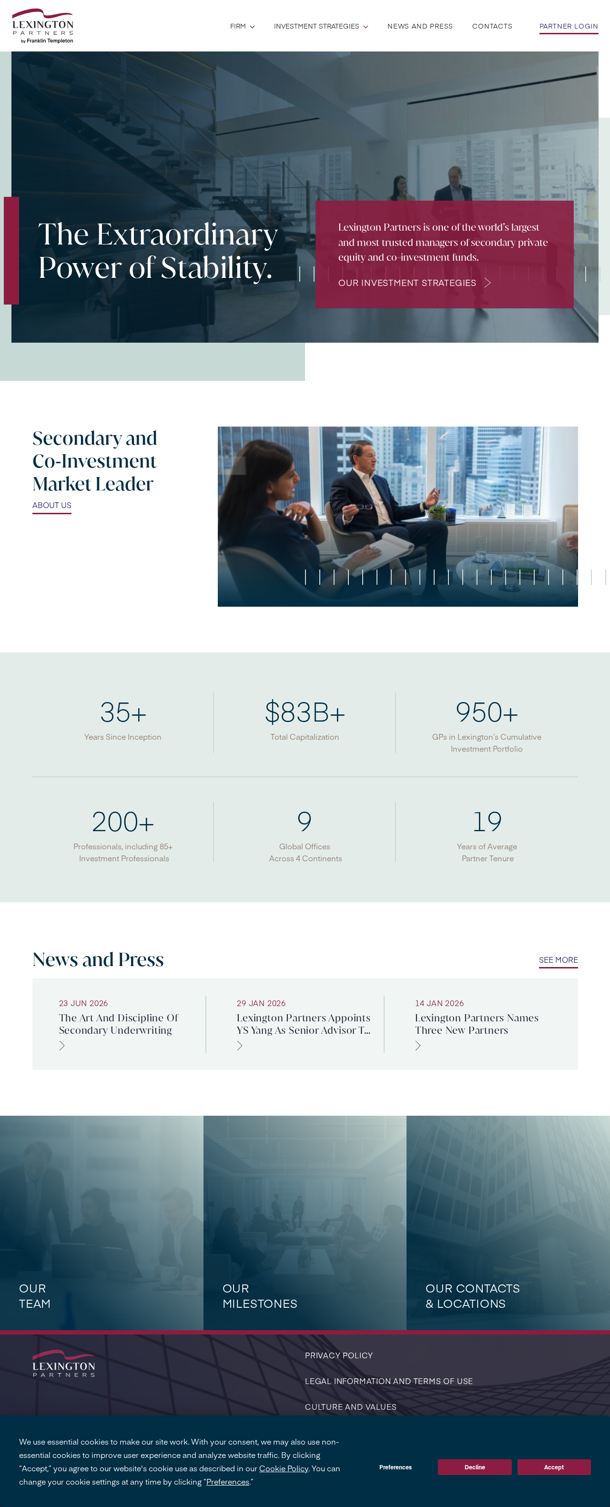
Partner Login (569, 26)
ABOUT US (51, 504)
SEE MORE (558, 959)
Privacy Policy (339, 1355)
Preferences (395, 1467)
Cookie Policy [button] (283, 1468)
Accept (554, 1467)
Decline (475, 1467)
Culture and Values (350, 1406)
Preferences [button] (227, 1481)
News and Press (420, 26)
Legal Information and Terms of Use (389, 1380)
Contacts (492, 26)
